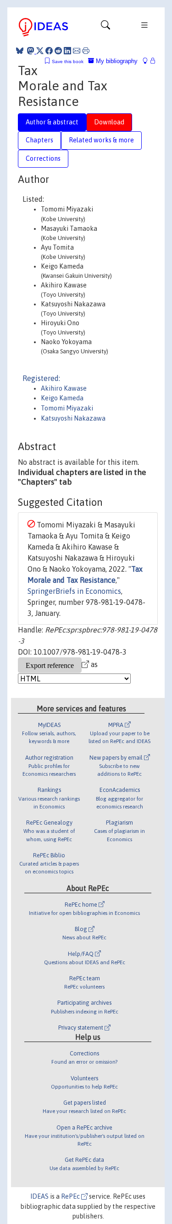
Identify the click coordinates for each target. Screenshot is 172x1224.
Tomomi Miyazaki (67, 408)
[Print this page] (85, 51)
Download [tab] (109, 122)
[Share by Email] (76, 51)
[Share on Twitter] (40, 51)
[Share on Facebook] (49, 51)
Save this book (67, 61)
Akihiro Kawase (64, 388)
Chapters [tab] (39, 140)
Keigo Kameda (62, 398)
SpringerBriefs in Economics (74, 591)
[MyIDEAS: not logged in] (148, 61)
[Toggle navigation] (105, 27)
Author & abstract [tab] (52, 122)
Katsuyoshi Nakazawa (73, 418)
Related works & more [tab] (101, 140)
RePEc (71, 1196)
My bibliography (116, 61)
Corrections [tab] (43, 158)
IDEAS (39, 1196)
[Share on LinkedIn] (67, 51)
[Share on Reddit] (58, 51)
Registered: (41, 378)
